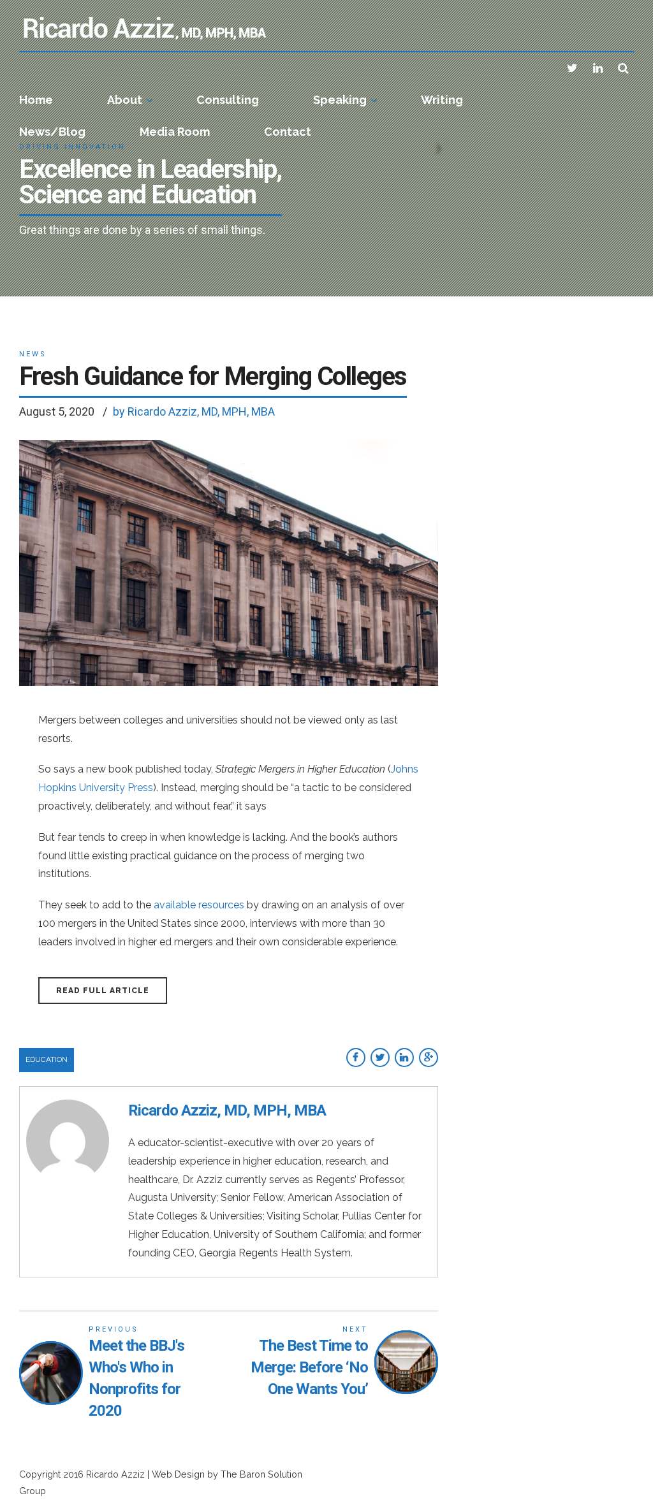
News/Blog (52, 131)
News (33, 354)
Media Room (175, 131)
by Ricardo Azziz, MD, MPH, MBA (194, 411)
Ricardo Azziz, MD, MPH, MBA (227, 1110)
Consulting (227, 99)
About (124, 99)
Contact (287, 131)
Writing (442, 99)
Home (36, 99)
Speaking (340, 99)
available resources (199, 905)
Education (47, 1059)
